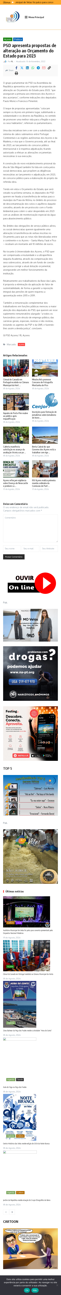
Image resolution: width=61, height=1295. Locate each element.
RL (12, 61)
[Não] (57, 1285)
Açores (7, 39)
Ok (26, 1290)
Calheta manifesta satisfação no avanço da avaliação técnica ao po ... (14, 449)
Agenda (10, 1023)
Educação (21, 1023)
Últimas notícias (14, 891)
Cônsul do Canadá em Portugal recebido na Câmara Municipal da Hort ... (16, 382)
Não (35, 1290)
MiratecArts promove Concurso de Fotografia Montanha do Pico (42, 382)
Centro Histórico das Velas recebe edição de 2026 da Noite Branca (26, 1143)
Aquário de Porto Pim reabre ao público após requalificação (15, 416)
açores (21, 344)
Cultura (10, 923)
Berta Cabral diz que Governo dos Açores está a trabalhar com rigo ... (44, 449)
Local (19, 923)
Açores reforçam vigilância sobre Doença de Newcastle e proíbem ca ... (15, 483)
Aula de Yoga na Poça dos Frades (14, 1087)
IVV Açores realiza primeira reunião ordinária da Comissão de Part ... (44, 483)
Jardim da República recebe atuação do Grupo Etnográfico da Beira (26, 1200)
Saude (20, 1079)
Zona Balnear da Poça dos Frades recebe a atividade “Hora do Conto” (27, 1030)
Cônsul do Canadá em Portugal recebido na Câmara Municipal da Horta (28, 974)
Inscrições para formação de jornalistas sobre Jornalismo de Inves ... (44, 415)
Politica (18, 39)
